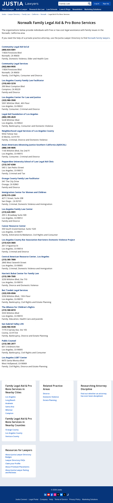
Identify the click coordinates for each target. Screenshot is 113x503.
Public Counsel (9, 340)
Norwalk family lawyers (99, 38)
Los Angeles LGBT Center (14, 357)
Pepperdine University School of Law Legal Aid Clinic (28, 161)
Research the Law (36, 9)
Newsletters (77, 9)
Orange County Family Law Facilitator (20, 178)
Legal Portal (33, 499)
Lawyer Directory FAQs (15, 460)
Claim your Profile (12, 463)
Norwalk (43, 14)
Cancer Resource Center (14, 226)
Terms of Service (61, 499)
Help (51, 499)
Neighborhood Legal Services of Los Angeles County (28, 131)
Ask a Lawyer (22, 9)
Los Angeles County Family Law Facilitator (23, 80)
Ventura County (12, 436)
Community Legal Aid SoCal (15, 46)
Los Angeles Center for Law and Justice (21, 97)
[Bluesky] (61, 494)
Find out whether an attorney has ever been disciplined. (94, 394)
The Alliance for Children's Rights (18, 307)
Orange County (12, 430)
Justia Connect (21, 499)
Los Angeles (10, 397)
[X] (64, 494)
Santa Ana (9, 406)
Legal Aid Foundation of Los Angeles (20, 114)
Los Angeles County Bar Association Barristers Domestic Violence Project (38, 239)
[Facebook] (51, 494)
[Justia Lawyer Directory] (12, 4)
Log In (96, 4)
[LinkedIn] (45, 494)
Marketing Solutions (92, 9)
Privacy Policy (74, 499)
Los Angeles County (13, 433)
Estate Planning (49, 400)
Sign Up (106, 4)
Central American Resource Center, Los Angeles (25, 256)
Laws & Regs (64, 9)
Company (44, 499)
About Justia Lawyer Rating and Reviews (17, 471)
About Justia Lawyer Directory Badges (18, 455)
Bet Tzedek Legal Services (15, 290)
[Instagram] (55, 494)
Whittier (9, 410)
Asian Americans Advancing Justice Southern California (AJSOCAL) (34, 144)
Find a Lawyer (8, 9)
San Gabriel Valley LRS (13, 324)
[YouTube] (48, 494)
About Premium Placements (17, 467)
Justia (4, 14)
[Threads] (58, 494)
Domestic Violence (51, 397)
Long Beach (10, 400)
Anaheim (9, 403)
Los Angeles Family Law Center (17, 209)
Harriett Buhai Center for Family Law (20, 273)
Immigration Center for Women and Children (24, 192)
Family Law (26, 14)
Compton (9, 413)
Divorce (46, 393)
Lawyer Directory (14, 14)
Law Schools (51, 9)
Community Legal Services (15, 63)
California (35, 14)
